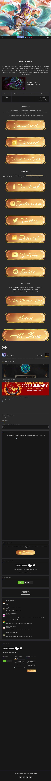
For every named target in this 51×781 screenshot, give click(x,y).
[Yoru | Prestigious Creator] (25, 406)
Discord (20, 37)
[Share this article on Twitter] (3, 347)
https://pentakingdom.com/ (25, 572)
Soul (7, 600)
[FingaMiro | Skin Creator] (25, 371)
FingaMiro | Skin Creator (8, 379)
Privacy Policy (26, 773)
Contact (15, 613)
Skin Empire (23, 64)
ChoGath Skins (16, 619)
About (31, 773)
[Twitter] (25, 37)
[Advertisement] (25, 48)
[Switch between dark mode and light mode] (47, 37)
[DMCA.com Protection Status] (25, 582)
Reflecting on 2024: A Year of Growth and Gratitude (15, 397)
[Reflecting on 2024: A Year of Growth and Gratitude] (25, 388)
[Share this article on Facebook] (5, 347)
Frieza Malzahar (17, 607)
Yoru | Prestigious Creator (8, 415)
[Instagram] (27, 37)
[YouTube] (31, 37)
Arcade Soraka (12, 600)
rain (7, 626)
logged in (9, 424)
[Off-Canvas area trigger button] (2, 37)
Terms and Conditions (18, 773)
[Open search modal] (48, 37)
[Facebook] (29, 37)
